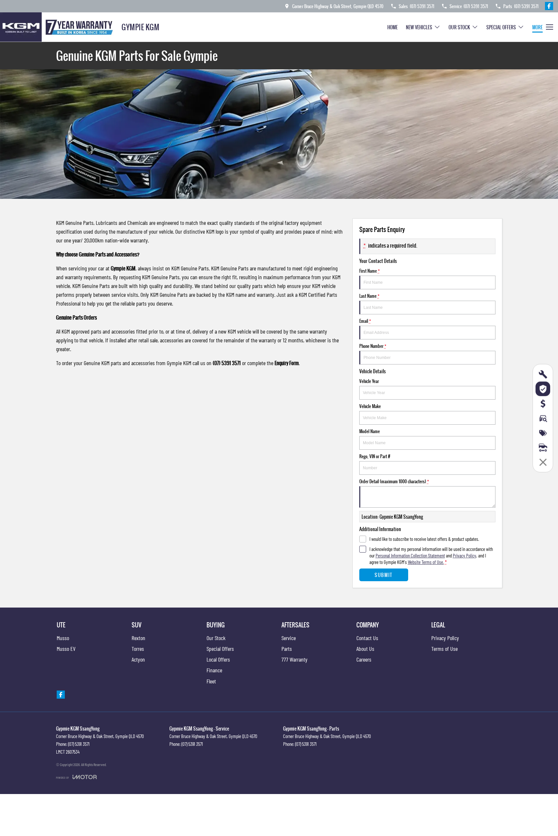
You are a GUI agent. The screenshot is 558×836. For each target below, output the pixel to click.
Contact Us (367, 637)
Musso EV (66, 648)
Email (365, 321)
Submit (384, 574)
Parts (286, 648)
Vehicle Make (370, 406)
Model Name (369, 431)
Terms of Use (444, 648)
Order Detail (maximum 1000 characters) (394, 481)
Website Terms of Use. (426, 562)
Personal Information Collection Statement (410, 555)
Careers (363, 659)
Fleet (211, 681)
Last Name (369, 296)
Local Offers (218, 659)
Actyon (138, 659)
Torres (138, 648)
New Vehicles (419, 27)
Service (288, 637)
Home (392, 27)
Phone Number (372, 346)
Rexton (138, 637)
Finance (214, 670)
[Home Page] (58, 27)
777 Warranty (294, 659)
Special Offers (501, 27)
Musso (63, 637)
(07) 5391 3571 (79, 744)
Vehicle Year (369, 381)
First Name (369, 270)
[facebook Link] (549, 6)
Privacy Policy (464, 555)
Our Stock (459, 27)
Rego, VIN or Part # (374, 456)
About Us (365, 648)
